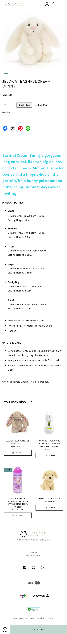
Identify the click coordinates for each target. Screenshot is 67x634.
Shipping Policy (48, 618)
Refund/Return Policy (32, 618)
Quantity (6, 112)
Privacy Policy (18, 618)
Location (33, 552)
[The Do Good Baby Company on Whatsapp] (42, 569)
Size (4, 104)
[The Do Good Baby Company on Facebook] (25, 569)
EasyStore (46, 540)
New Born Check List (33, 555)
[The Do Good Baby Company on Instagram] (33, 569)
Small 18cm (24, 105)
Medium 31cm (41, 105)
